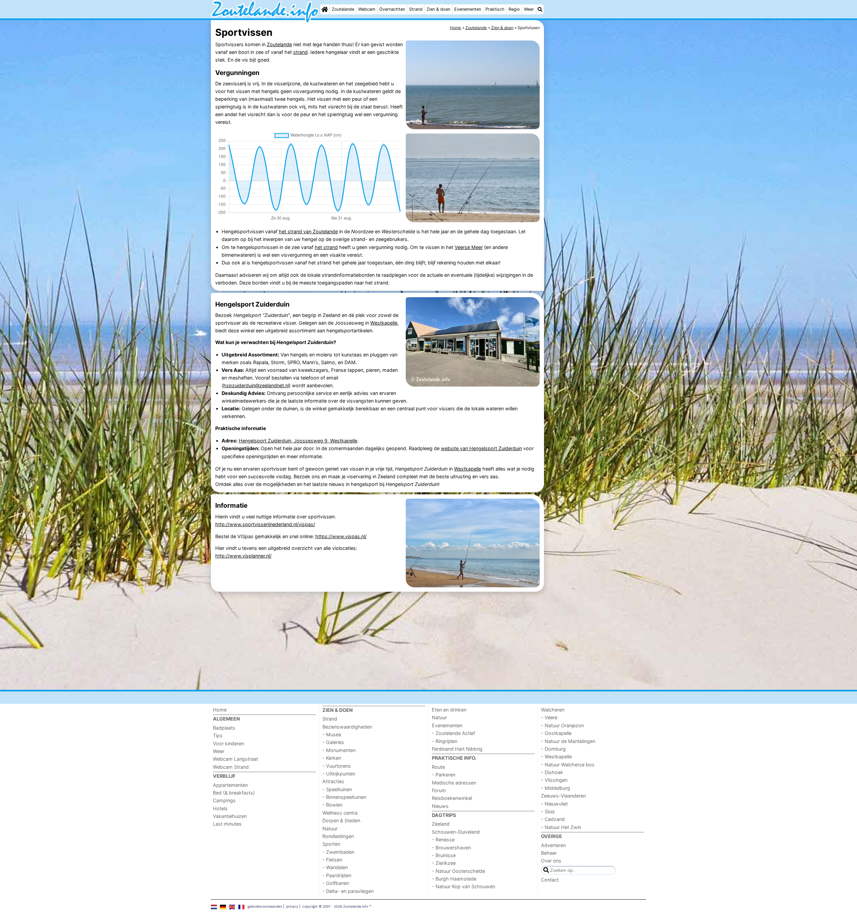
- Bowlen (332, 805)
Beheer (549, 853)
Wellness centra (340, 813)
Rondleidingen (338, 836)
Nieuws (440, 806)
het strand (326, 247)
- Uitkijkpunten (338, 773)
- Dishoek (552, 772)
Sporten (331, 844)
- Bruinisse (444, 855)
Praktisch (494, 9)
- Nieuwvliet (554, 804)
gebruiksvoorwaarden (264, 906)
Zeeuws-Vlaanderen (563, 796)
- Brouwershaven (451, 847)
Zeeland (441, 824)
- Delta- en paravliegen (348, 891)
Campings (224, 800)
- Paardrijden (336, 875)
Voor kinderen (228, 743)
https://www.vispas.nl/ (341, 536)
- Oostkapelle (556, 733)
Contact (550, 880)
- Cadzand (553, 819)
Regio (514, 9)
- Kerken (331, 758)
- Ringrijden (444, 741)
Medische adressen (454, 782)
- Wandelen (335, 867)
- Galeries (333, 742)
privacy (292, 906)
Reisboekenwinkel (452, 798)
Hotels (220, 808)
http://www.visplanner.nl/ (243, 556)
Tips (218, 735)
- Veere (549, 717)
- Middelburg (555, 788)
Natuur (329, 828)
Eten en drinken (449, 710)
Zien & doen (438, 9)
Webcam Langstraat (235, 759)
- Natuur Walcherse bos (568, 764)
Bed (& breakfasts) (234, 793)
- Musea (331, 734)
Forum (439, 790)
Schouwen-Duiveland (456, 832)
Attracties (333, 781)
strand (300, 52)
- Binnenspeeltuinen (344, 797)
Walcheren (552, 710)
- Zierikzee (444, 863)
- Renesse (443, 839)
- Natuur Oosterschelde (458, 871)
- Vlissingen (554, 780)
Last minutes (227, 824)
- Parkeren (443, 774)
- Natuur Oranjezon (562, 725)
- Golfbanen (335, 883)
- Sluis (548, 811)
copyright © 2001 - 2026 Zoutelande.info (335, 906)
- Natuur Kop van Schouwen (463, 886)
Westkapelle (383, 323)
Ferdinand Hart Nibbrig (457, 749)
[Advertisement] (596, 174)
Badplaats (224, 728)
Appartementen (230, 785)
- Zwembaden (338, 852)
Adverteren (553, 845)
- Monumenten (339, 750)
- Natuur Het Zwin (561, 827)
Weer (529, 9)
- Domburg (553, 749)
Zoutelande (343, 9)
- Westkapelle (556, 756)
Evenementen (467, 9)
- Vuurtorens (336, 766)
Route (438, 767)
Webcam (366, 9)
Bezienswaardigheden (347, 727)
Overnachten (392, 9)
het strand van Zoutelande (308, 231)
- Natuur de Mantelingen (568, 741)
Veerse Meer (469, 247)
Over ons (551, 860)
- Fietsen (332, 859)
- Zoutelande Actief (453, 733)
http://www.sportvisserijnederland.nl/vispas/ (265, 524)
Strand (415, 9)
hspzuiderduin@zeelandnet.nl (256, 385)
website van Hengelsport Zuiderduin (481, 448)
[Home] (324, 9)
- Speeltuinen (337, 789)
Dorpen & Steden (341, 820)
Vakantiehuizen (230, 816)
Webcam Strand (231, 767)
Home (220, 710)
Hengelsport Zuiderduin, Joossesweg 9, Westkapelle (298, 440)
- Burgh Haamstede (454, 879)
